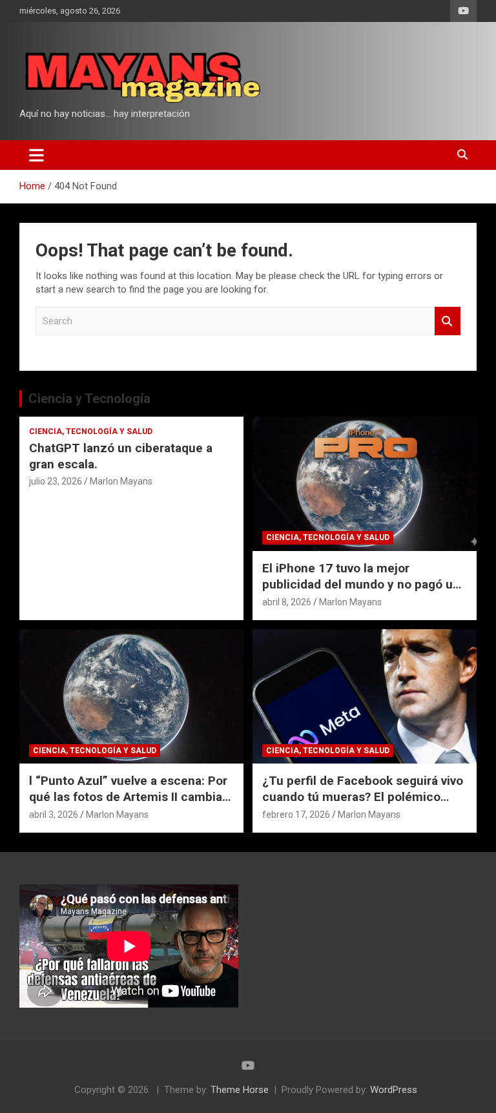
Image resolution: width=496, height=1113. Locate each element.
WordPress (393, 1090)
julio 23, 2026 (55, 481)
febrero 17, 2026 (296, 814)
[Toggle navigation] (36, 155)
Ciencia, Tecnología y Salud (90, 431)
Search (447, 321)
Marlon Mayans (121, 481)
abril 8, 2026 (286, 602)
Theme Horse (240, 1090)
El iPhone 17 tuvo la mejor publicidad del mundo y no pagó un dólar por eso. (361, 584)
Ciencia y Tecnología (89, 398)
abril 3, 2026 (53, 814)
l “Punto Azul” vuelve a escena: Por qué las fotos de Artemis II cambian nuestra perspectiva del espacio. (129, 796)
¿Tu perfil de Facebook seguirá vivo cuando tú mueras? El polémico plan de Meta (362, 796)
